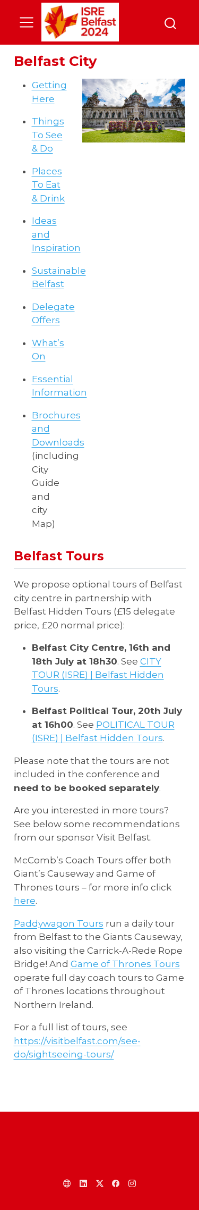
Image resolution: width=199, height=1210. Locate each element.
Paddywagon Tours (58, 923)
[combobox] (170, 22)
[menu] (27, 22)
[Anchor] (112, 555)
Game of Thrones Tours (125, 964)
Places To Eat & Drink (48, 185)
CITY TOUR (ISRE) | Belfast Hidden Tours (98, 675)
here (25, 900)
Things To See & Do (48, 135)
